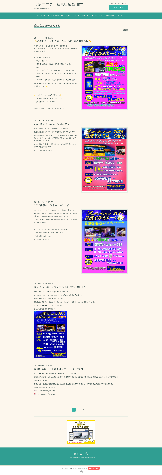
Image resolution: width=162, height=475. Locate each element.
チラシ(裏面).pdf (42, 394)
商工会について (97, 16)
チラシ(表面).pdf (42, 391)
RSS (126, 30)
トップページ (40, 16)
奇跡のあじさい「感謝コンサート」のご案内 (58, 369)
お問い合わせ (118, 7)
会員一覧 (85, 16)
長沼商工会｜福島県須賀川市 (58, 4)
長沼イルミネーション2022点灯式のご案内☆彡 (60, 287)
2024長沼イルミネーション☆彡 (51, 123)
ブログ (119, 16)
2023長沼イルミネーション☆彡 (51, 205)
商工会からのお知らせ (55, 16)
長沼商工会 (81, 454)
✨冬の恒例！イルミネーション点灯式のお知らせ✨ (62, 41)
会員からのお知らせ (72, 16)
